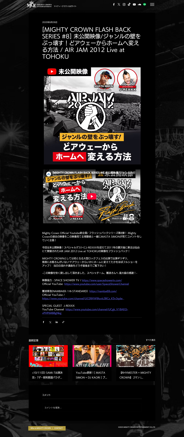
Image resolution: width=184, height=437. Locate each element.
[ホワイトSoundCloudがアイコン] (139, 4)
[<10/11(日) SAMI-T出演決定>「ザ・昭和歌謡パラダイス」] (48, 356)
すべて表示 (150, 340)
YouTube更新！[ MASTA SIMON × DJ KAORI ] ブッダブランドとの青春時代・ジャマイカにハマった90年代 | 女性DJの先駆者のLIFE (91, 375)
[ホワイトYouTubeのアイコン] (134, 4)
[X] (119, 4)
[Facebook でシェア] (43, 322)
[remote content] (92, 196)
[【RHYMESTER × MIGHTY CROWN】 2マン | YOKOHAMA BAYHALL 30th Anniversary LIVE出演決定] (135, 356)
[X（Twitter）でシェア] (50, 322)
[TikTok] (129, 4)
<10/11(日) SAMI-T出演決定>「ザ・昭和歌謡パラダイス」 (47, 375)
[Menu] (152, 4)
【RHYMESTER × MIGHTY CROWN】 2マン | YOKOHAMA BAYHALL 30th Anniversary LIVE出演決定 (135, 375)
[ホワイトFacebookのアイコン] (114, 4)
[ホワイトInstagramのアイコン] (124, 4)
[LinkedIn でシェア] (56, 322)
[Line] (144, 4)
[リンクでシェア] (63, 322)
